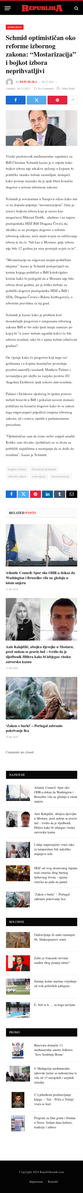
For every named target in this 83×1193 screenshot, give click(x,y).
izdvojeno (39, 476)
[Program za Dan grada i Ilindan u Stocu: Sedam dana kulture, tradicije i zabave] (18, 1123)
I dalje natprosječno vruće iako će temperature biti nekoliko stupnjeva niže (54, 849)
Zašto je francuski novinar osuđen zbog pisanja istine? (51, 960)
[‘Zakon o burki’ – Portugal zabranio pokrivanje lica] (41, 698)
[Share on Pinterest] (57, 100)
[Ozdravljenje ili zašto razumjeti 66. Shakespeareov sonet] (18, 940)
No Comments (46, 88)
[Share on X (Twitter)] (37, 100)
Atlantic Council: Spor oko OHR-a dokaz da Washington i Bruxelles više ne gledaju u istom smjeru (40, 577)
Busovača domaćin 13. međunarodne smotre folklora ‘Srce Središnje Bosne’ (53, 1050)
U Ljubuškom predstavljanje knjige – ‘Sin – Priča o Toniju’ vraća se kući (54, 1099)
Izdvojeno (15, 27)
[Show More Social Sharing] (72, 100)
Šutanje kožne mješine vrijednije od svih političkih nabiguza (55, 983)
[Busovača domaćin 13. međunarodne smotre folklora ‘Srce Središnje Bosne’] (18, 1050)
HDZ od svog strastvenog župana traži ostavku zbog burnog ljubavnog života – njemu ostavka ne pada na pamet (55, 875)
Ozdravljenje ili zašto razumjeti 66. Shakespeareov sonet (54, 937)
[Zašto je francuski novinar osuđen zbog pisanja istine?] (18, 963)
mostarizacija (60, 476)
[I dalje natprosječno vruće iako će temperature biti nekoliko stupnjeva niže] (18, 850)
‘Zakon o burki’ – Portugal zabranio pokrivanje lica (34, 728)
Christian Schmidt (44, 469)
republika (28, 82)
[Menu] (8, 8)
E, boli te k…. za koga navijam (54, 1004)
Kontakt (53, 1181)
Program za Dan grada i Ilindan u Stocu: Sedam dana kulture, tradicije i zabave (54, 1122)
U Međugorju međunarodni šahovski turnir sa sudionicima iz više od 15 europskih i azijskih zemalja (55, 1075)
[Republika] (42, 8)
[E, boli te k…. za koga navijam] (18, 1010)
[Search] (76, 8)
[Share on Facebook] (16, 100)
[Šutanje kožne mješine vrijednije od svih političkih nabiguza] (18, 986)
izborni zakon (17, 476)
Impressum (36, 1181)
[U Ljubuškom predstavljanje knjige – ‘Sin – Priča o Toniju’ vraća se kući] (18, 1100)
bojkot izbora (17, 469)
